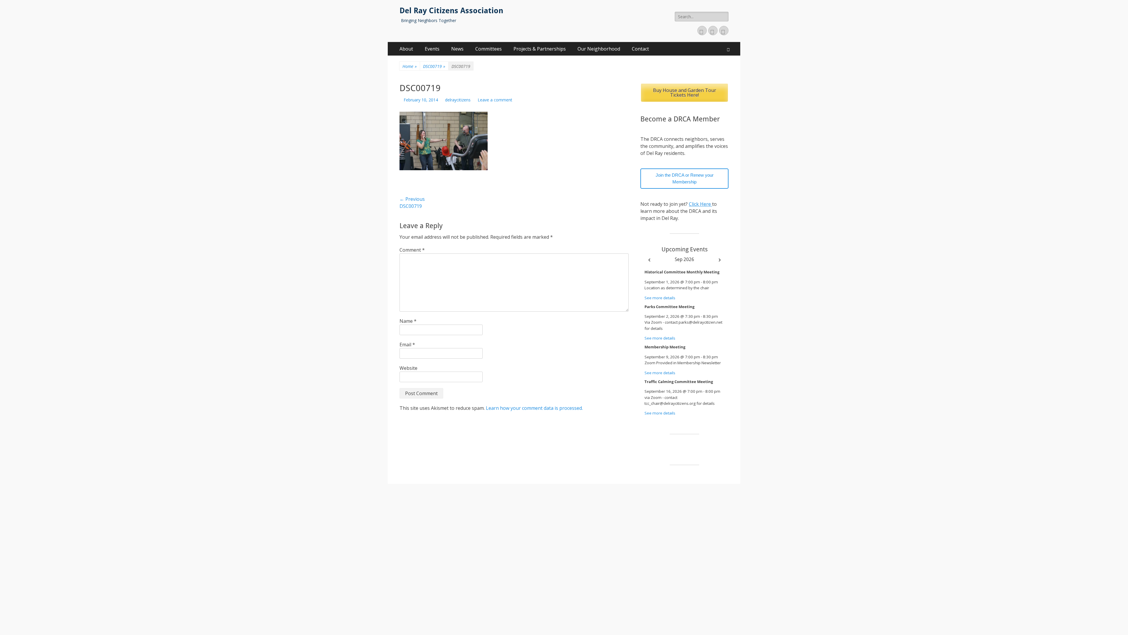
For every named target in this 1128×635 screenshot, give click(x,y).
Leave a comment (495, 100)
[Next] (719, 260)
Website (408, 368)
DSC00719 (434, 66)
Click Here (700, 204)
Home (409, 66)
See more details (659, 297)
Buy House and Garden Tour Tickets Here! (684, 92)
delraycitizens (458, 100)
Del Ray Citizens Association (451, 10)
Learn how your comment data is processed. (534, 408)
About (406, 49)
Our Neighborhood (599, 49)
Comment (412, 250)
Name (408, 321)
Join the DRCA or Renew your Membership (685, 178)
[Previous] (649, 260)
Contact (640, 49)
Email (407, 344)
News (457, 49)
